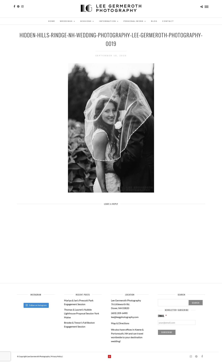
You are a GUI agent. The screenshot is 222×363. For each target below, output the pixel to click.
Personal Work (133, 21)
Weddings (66, 21)
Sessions (85, 21)
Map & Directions (120, 323)
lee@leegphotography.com (124, 317)
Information (107, 21)
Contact (168, 21)
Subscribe (166, 332)
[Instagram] (22, 6)
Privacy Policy (56, 356)
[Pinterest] (18, 6)
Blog (154, 21)
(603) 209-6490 (119, 313)
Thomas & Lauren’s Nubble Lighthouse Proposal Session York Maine (81, 313)
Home (51, 21)
